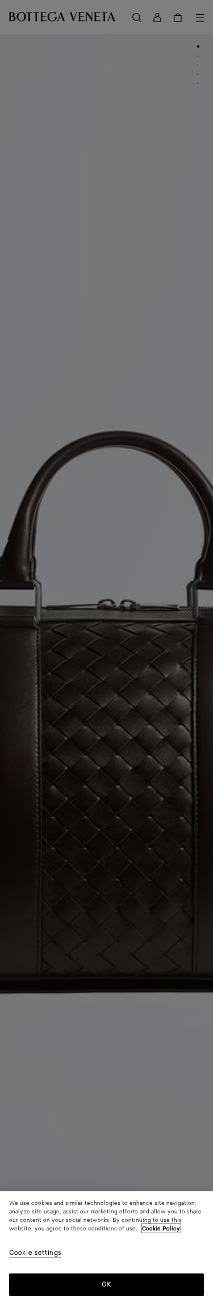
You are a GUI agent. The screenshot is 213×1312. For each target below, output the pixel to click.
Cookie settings (35, 1253)
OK (106, 1284)
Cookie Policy (161, 1229)
